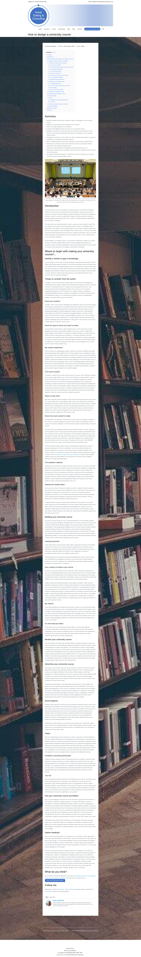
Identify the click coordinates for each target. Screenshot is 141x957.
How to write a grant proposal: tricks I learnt (56, 930)
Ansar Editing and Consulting (75, 954)
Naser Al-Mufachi (51, 46)
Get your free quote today (92, 29)
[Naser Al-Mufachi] (49, 903)
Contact (79, 29)
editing (83, 876)
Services (46, 29)
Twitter (67, 889)
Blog (68, 29)
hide (54, 52)
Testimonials (61, 29)
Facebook (61, 889)
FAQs (73, 29)
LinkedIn (74, 889)
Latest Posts (52, 897)
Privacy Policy (70, 948)
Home (40, 29)
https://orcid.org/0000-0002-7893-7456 (71, 952)
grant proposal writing (51, 878)
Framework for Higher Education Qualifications (67, 454)
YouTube (49, 891)
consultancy (62, 878)
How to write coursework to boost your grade (84, 930)
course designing (90, 876)
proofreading (76, 876)
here (52, 561)
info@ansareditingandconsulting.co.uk (102, 1)
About (54, 29)
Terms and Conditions (70, 950)
